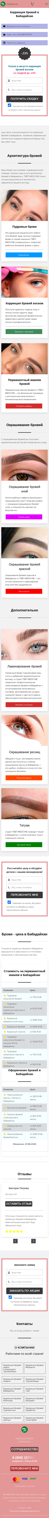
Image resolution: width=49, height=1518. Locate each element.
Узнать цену (24, 517)
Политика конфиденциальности (25, 1511)
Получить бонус (23, 778)
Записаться (24, 591)
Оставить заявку (24, 406)
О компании (24, 1347)
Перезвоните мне (24, 1468)
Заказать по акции (24, 704)
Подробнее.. (24, 255)
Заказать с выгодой (24, 331)
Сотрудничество (24, 1449)
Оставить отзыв (18, 1203)
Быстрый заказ (24, 844)
